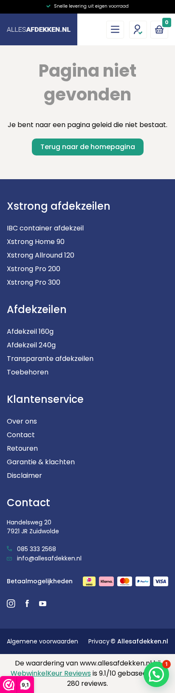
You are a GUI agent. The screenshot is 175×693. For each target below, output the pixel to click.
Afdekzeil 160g (30, 331)
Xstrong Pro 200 (33, 269)
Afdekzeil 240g (31, 345)
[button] (156, 674)
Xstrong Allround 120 (40, 255)
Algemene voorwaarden (42, 641)
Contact (21, 435)
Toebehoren (27, 372)
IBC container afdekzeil (45, 228)
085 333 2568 (35, 549)
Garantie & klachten (41, 462)
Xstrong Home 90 (36, 242)
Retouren (22, 448)
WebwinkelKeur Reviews (51, 673)
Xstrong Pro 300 (33, 282)
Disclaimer (24, 475)
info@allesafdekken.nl (48, 558)
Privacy (99, 641)
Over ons (22, 421)
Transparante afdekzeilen (50, 358)
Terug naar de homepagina (87, 147)
